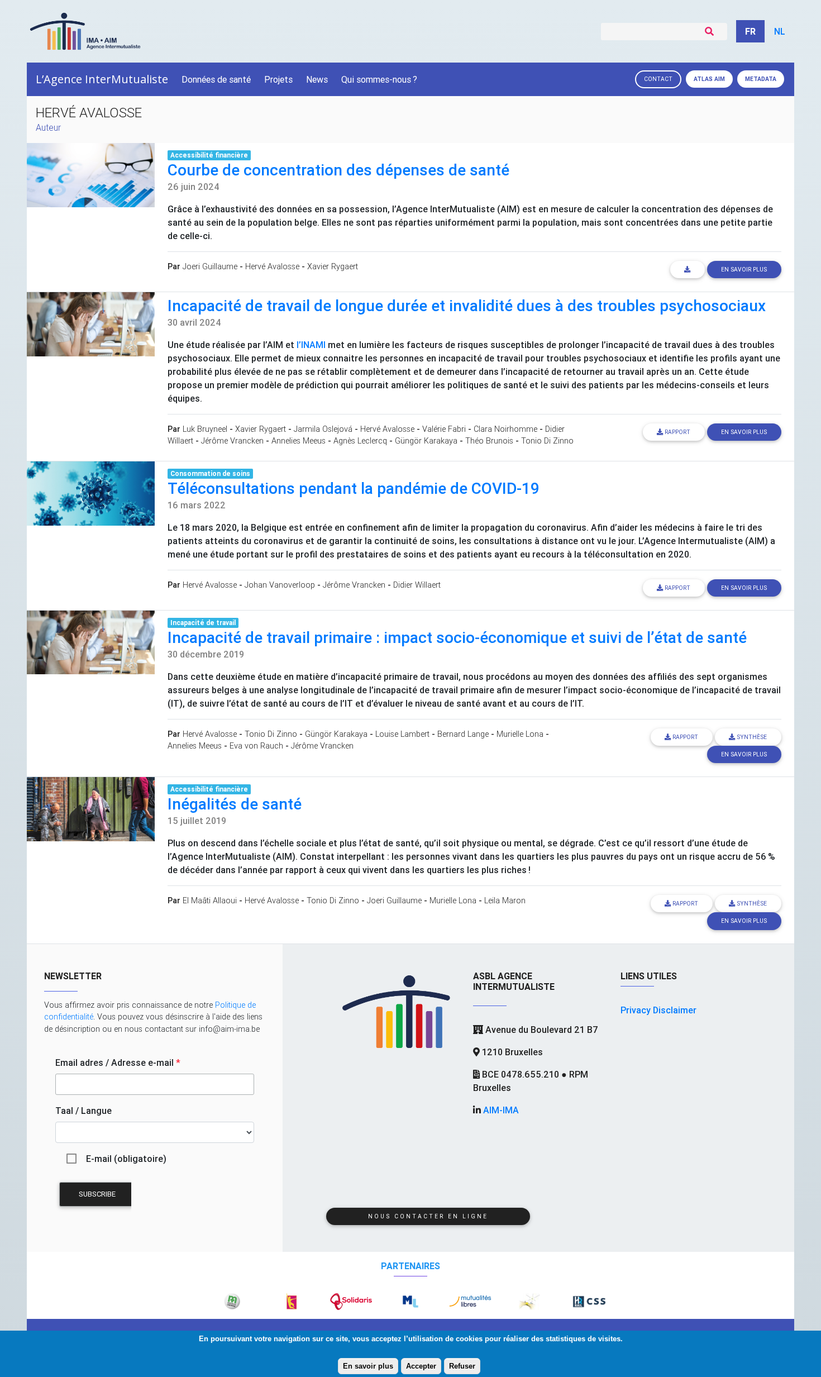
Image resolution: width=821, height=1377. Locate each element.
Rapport (676, 432)
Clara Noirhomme (505, 429)
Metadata (760, 79)
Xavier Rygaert (332, 266)
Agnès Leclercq (360, 441)
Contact (658, 79)
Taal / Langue (83, 1110)
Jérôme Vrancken (232, 441)
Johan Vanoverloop (280, 585)
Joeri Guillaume (210, 266)
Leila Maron (505, 900)
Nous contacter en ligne (428, 1216)
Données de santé (216, 79)
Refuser (462, 1366)
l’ (311, 344)
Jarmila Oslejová (323, 429)
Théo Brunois (489, 441)
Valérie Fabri (444, 429)
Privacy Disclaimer (658, 1010)
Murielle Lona (520, 734)
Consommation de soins (210, 473)
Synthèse (751, 737)
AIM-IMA (501, 1110)
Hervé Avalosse (272, 266)
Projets (278, 79)
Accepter (421, 1366)
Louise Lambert (402, 734)
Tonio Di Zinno (547, 441)
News (317, 79)
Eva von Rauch (256, 746)
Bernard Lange (463, 734)
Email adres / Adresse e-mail (117, 1062)
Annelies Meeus (298, 441)
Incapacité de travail (203, 622)
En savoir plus (368, 1366)
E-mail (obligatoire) (126, 1158)
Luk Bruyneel (205, 429)
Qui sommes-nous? (379, 79)
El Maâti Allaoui (210, 900)
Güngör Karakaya (426, 441)
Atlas (709, 79)
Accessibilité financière (209, 155)
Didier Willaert (417, 585)
